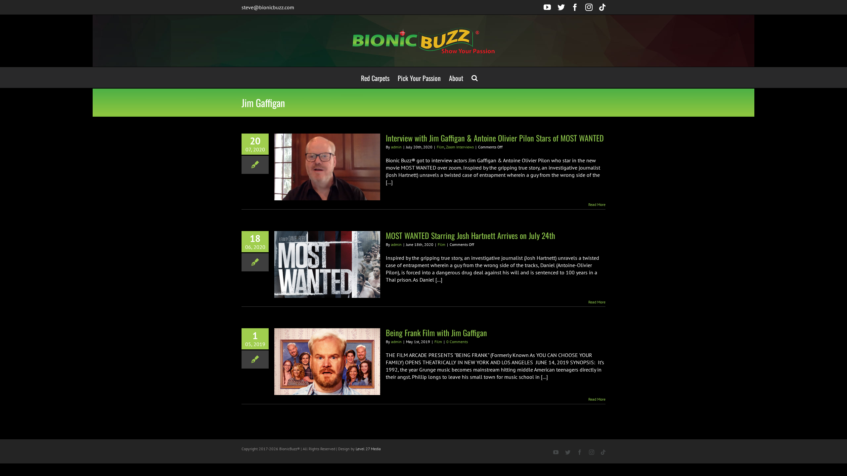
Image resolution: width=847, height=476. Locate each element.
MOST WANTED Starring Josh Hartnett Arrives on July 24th (470, 235)
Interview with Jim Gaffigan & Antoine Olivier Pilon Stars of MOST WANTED (495, 138)
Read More (596, 204)
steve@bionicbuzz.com (268, 7)
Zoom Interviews (460, 146)
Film (440, 146)
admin (396, 146)
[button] (474, 77)
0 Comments (457, 341)
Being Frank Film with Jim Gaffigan (436, 332)
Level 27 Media (368, 448)
